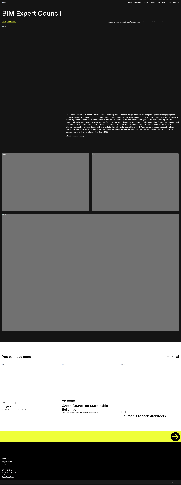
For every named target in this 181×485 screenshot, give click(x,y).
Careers (146, 2)
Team (158, 2)
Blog (163, 2)
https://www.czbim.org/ (75, 136)
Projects (152, 2)
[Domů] (6, 2)
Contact (169, 2)
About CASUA (137, 2)
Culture (130, 2)
